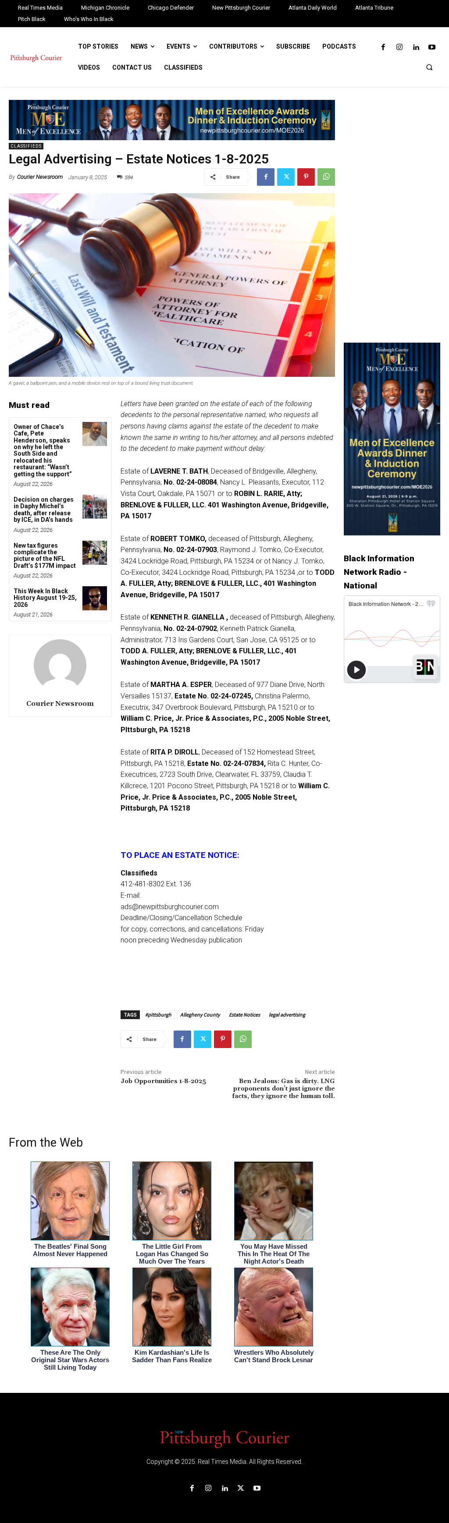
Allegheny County (200, 1014)
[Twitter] (286, 177)
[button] (429, 67)
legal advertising (287, 1014)
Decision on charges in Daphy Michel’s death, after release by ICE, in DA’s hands (44, 509)
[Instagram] (399, 47)
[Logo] (224, 1438)
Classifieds (26, 146)
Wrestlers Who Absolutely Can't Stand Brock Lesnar (274, 1356)
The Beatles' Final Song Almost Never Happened (70, 1250)
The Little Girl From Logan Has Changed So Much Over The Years (172, 1254)
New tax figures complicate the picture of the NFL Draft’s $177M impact (45, 555)
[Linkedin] (416, 47)
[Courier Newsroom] (60, 665)
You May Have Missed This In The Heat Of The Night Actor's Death (274, 1254)
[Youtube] (432, 47)
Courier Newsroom (40, 177)
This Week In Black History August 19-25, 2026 (45, 598)
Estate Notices (244, 1014)
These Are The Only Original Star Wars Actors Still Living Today (70, 1360)
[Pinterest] (306, 177)
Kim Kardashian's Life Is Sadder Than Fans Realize (172, 1356)
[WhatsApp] (326, 177)
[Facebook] (383, 47)
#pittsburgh (158, 1014)
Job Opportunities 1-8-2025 (163, 1081)
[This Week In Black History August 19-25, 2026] (94, 598)
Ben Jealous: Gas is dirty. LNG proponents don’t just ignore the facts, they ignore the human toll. (283, 1088)
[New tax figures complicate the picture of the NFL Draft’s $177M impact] (94, 553)
